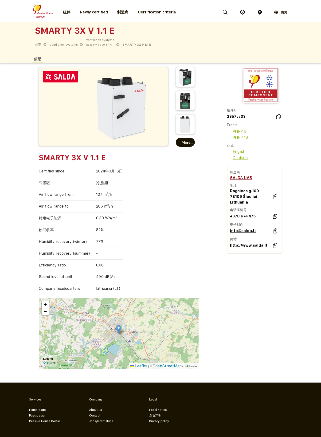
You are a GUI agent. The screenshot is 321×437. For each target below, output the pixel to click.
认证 (230, 145)
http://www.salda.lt (248, 245)
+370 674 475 (243, 216)
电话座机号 (238, 210)
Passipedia (37, 415)
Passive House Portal (44, 421)
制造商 (123, 12)
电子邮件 (236, 224)
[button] (150, 319)
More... (187, 142)
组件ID (232, 110)
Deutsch (240, 157)
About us (95, 410)
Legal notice (158, 410)
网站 (233, 239)
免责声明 (155, 415)
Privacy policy (159, 421)
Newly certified (94, 12)
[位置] (260, 12)
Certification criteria (157, 12)
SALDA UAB (241, 178)
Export (232, 125)
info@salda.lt (243, 231)
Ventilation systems (64, 44)
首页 (38, 44)
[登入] (242, 12)
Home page (37, 410)
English (239, 151)
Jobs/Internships (101, 421)
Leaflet (141, 366)
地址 (233, 185)
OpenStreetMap (167, 366)
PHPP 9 (239, 131)
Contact (94, 415)
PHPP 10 (240, 137)
